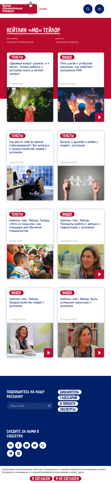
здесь (81, 472)
